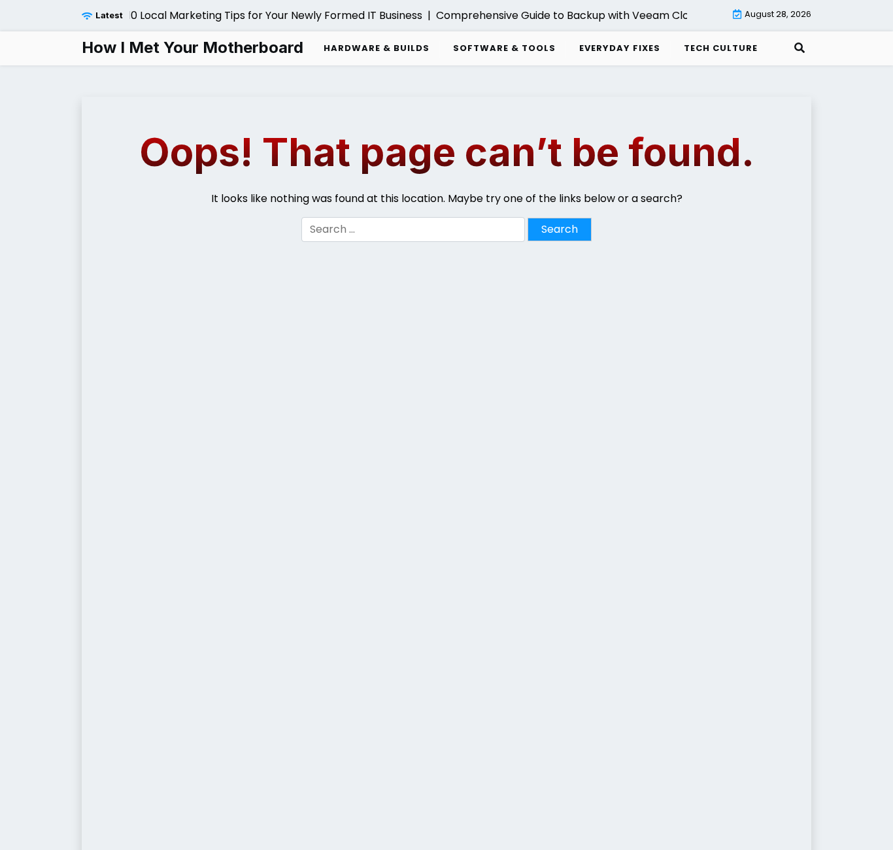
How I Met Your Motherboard (192, 48)
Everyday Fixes (619, 48)
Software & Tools (504, 48)
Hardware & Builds (377, 48)
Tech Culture (721, 48)
